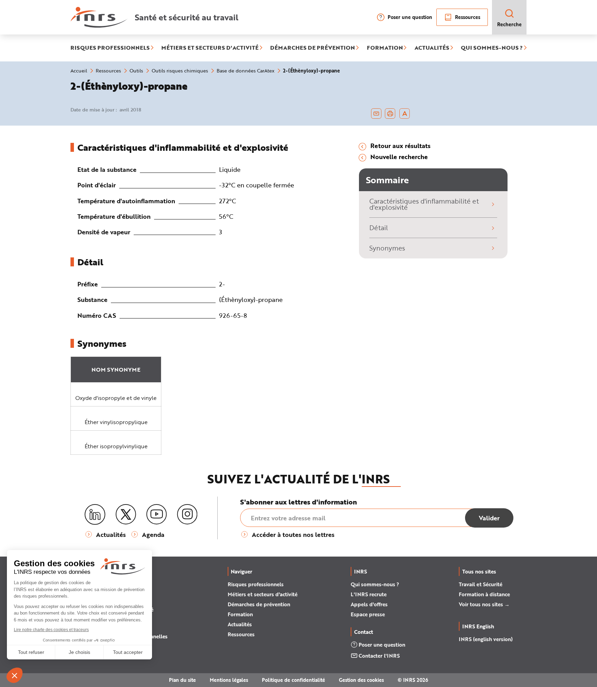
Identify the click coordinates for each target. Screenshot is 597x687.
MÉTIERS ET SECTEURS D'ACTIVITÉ (209, 48)
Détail (378, 227)
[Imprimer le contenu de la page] (390, 113)
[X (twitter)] (125, 514)
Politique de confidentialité (293, 680)
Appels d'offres (369, 604)
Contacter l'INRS (379, 655)
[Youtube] (156, 514)
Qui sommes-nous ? (375, 584)
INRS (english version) (486, 639)
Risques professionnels (256, 584)
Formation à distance (484, 594)
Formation (240, 614)
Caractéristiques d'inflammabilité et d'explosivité (424, 204)
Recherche (509, 24)
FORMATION (385, 48)
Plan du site (182, 680)
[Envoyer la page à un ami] (376, 113)
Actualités (240, 624)
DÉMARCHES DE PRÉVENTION (312, 48)
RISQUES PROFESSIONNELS (110, 48)
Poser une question (410, 17)
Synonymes (387, 248)
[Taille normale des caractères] (404, 113)
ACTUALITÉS (432, 48)
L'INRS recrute (369, 594)
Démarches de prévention (259, 604)
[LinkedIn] (95, 515)
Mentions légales (229, 680)
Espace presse (368, 614)
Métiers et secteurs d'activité (262, 594)
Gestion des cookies (361, 680)
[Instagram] (187, 514)
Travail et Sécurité (480, 584)
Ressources (467, 17)
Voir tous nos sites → (484, 604)
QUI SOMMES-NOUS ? (492, 48)
